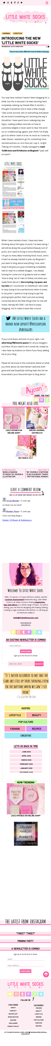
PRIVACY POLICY (13, 1026)
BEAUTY (36, 715)
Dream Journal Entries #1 (37, 431)
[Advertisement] (26, 875)
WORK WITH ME (13, 1017)
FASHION (15, 728)
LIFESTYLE (15, 715)
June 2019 (26, 752)
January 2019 (26, 768)
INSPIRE (26, 708)
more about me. (25, 623)
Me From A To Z (25, 458)
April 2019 (26, 756)
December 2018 (26, 772)
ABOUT (13, 1007)
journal (6, 33)
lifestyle (17, 33)
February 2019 (26, 764)
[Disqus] (25, 527)
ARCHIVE (13, 1020)
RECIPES (36, 728)
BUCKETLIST (13, 1014)
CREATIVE (26, 735)
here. (47, 52)
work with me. (26, 625)
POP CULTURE (25, 721)
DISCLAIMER (13, 1023)
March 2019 (26, 760)
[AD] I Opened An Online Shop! (14, 431)
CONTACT (13, 1011)
